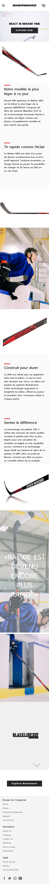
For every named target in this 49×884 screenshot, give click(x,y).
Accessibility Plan (11, 869)
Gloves (6, 808)
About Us (7, 831)
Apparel (6, 816)
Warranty (7, 842)
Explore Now (24, 30)
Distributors (8, 850)
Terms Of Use (9, 862)
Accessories (8, 820)
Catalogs (7, 835)
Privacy (6, 865)
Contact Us (8, 839)
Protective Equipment (13, 812)
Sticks (5, 804)
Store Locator (9, 847)
